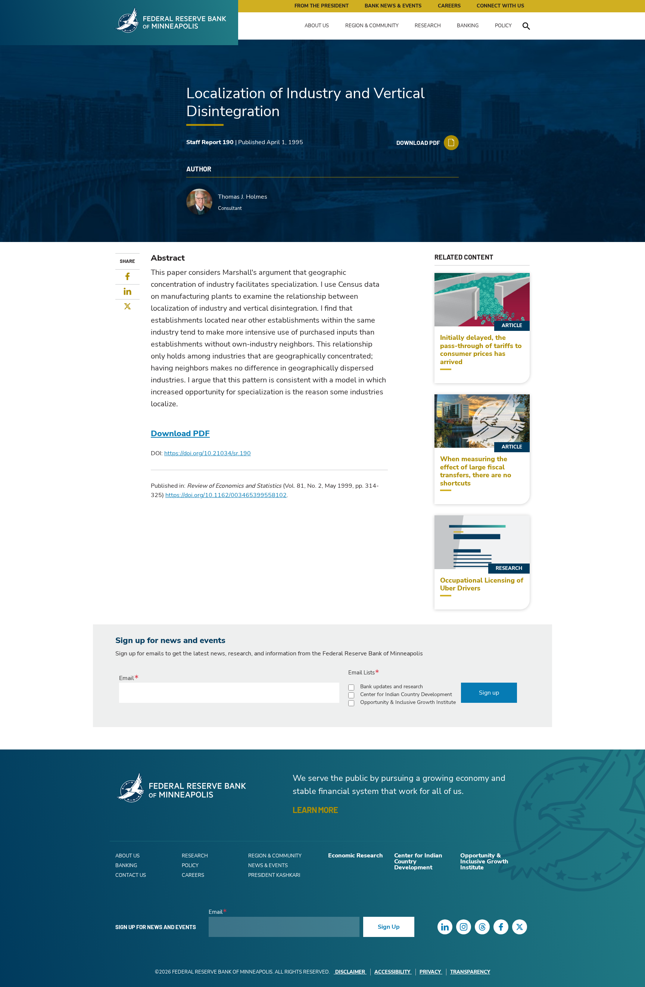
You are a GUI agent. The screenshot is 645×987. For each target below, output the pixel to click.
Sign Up (389, 927)
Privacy (430, 972)
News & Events (268, 865)
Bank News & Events (393, 6)
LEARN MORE (315, 809)
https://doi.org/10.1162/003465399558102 (226, 495)
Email (126, 678)
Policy (503, 25)
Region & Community (372, 25)
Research (428, 25)
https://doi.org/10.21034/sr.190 (207, 453)
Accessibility (392, 972)
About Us (317, 25)
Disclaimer (350, 972)
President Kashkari (274, 875)
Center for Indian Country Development (406, 694)
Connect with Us (500, 6)
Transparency (470, 972)
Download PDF (180, 433)
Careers (449, 6)
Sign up (489, 693)
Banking (468, 25)
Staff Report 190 (210, 142)
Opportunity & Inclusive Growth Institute (408, 702)
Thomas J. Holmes (242, 197)
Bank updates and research (391, 686)
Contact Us (130, 875)
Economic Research (355, 855)
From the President (322, 6)
